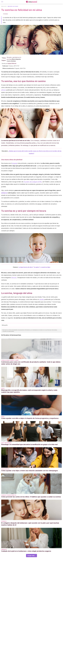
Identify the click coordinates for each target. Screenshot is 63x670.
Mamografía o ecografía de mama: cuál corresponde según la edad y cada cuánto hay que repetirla (29, 391)
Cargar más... (31, 555)
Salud (2, 388)
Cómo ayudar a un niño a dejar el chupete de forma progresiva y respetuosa (29, 418)
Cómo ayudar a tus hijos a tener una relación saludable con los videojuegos (29, 471)
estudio (41, 299)
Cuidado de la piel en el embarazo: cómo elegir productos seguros (26, 551)
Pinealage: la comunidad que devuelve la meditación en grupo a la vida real (29, 444)
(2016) (33, 182)
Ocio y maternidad (6, 442)
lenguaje (14, 163)
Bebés (2, 416)
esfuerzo (4, 193)
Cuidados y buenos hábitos (8, 495)
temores (14, 277)
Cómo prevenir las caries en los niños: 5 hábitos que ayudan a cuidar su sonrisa (31, 497)
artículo (3, 90)
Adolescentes (5, 469)
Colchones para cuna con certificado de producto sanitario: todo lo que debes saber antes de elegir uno (31, 363)
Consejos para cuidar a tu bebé (10, 360)
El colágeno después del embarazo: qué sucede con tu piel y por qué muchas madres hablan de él (30, 524)
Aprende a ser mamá (13, 6)
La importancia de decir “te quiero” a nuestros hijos (34, 267)
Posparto (4, 521)
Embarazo (4, 549)
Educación (3, 6)
